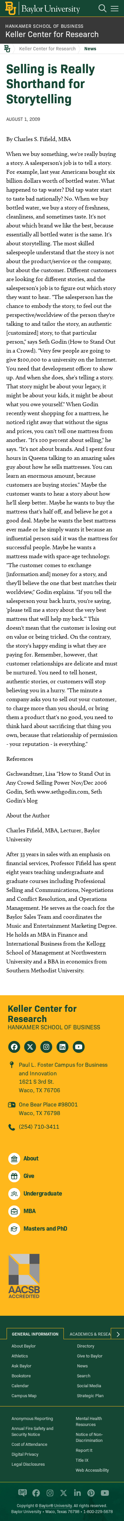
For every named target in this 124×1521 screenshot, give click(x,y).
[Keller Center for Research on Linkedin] (62, 1047)
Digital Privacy (25, 1454)
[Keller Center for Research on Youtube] (78, 1047)
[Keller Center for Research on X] (30, 1047)
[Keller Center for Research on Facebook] (14, 1047)
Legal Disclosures (28, 1464)
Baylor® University (55, 1505)
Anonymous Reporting (32, 1418)
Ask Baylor (21, 1365)
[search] (99, 9)
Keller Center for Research (52, 33)
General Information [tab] (35, 1334)
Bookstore (21, 1375)
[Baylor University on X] (62, 1496)
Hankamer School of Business (44, 26)
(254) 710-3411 (39, 1126)
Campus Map (24, 1395)
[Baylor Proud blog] (21, 1496)
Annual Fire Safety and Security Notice (33, 1431)
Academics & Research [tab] (94, 1334)
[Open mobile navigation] (115, 10)
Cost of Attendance (29, 1444)
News (90, 48)
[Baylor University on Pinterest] (90, 1496)
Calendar (20, 1385)
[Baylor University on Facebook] (35, 1496)
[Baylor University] (42, 8)
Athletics (20, 1355)
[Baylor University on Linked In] (76, 1496)
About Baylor (24, 1346)
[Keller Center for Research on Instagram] (46, 1047)
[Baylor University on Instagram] (49, 1496)
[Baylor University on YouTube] (103, 1496)
